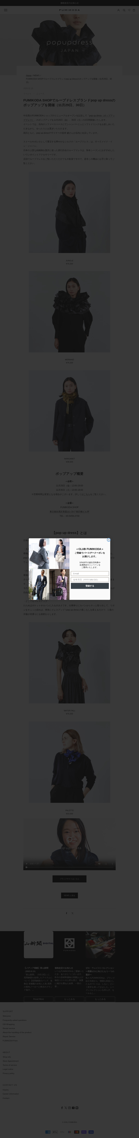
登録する (90, 585)
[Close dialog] (108, 539)
